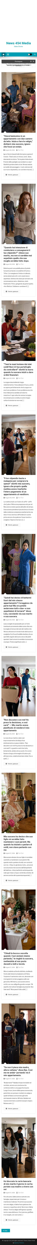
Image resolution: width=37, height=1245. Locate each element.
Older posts (7, 1231)
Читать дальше (13, 175)
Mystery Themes (19, 1243)
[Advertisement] (18, 19)
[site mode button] (30, 54)
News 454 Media (18, 43)
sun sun (20, 150)
